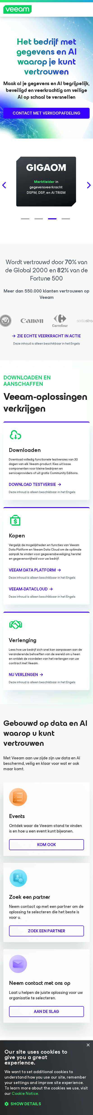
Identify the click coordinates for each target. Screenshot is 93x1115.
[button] (26, 216)
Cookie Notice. (25, 1093)
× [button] (88, 1045)
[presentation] (4, 185)
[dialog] (46, 1077)
